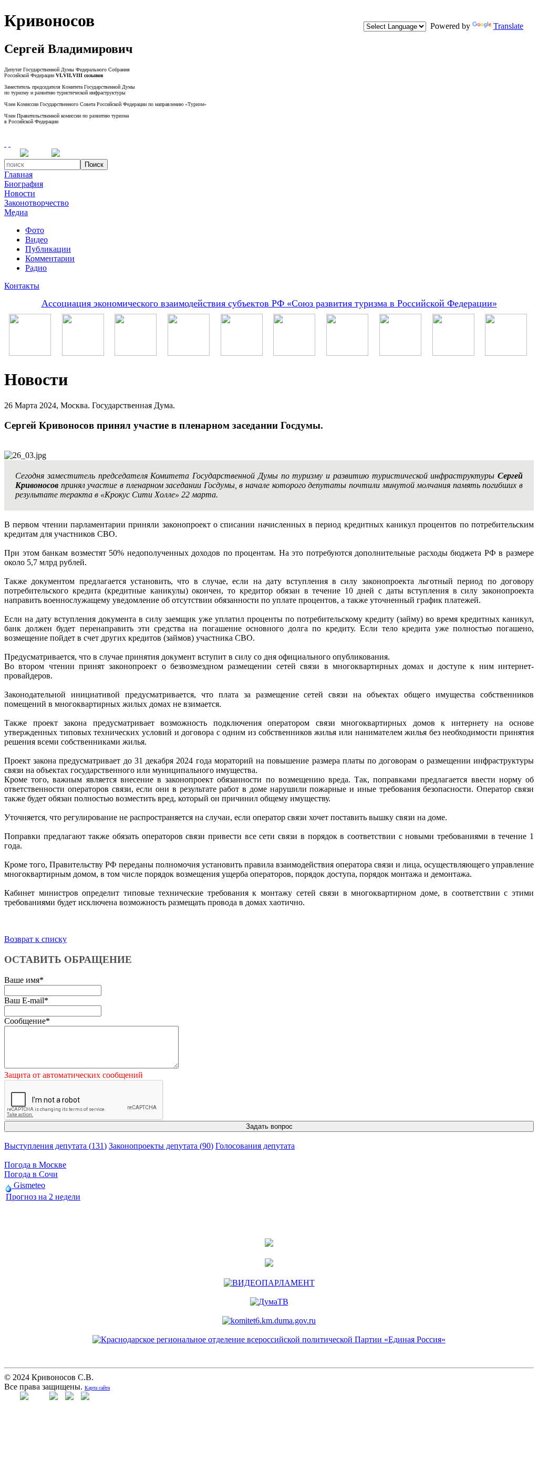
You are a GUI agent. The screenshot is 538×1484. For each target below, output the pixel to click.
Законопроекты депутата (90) (161, 1145)
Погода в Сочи (31, 1174)
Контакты (21, 285)
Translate (508, 26)
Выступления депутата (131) (55, 1145)
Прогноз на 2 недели (43, 1196)
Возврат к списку (35, 939)
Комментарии (50, 258)
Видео (36, 239)
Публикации (48, 249)
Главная (18, 174)
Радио (36, 267)
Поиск (94, 164)
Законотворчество (36, 202)
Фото (34, 230)
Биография (23, 183)
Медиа (16, 212)
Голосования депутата (255, 1145)
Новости (19, 193)
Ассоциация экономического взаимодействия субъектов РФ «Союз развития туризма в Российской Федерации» (269, 303)
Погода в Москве (35, 1164)
